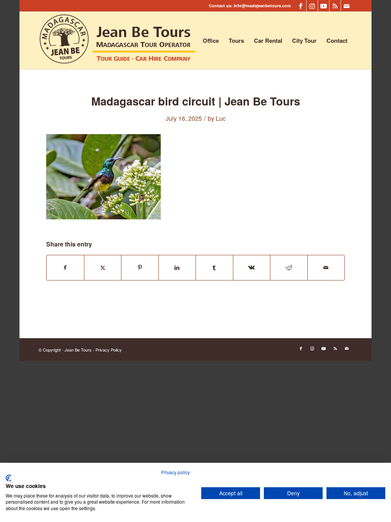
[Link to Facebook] (300, 5)
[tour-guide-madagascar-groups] (118, 40)
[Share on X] (102, 267)
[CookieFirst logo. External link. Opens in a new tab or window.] (8, 478)
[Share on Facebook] (65, 267)
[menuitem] (211, 40)
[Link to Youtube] (323, 5)
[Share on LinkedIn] (177, 267)
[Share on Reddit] (288, 267)
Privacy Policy (108, 350)
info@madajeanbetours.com (262, 5)
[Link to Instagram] (312, 5)
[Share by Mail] (326, 267)
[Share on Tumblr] (214, 267)
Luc (221, 118)
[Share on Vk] (251, 267)
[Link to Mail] (346, 5)
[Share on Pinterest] (139, 267)
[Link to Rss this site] (335, 5)
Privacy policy (175, 472)
